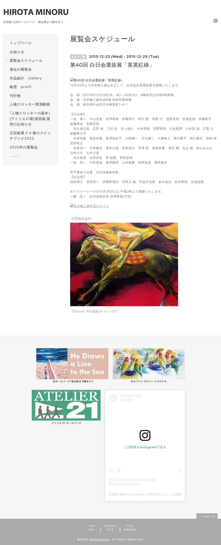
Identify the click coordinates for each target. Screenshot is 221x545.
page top (208, 516)
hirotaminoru (99, 539)
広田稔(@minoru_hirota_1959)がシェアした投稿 (145, 494)
